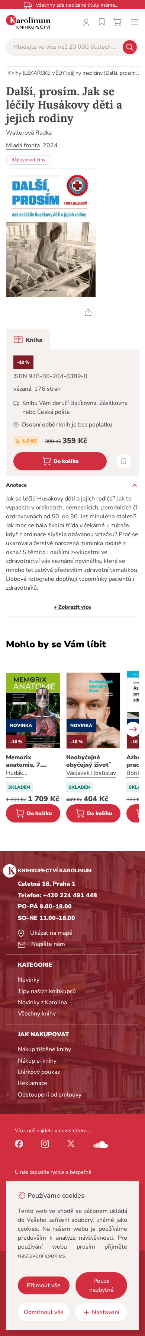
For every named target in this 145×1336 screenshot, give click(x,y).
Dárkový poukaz (39, 1072)
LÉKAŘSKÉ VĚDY (44, 73)
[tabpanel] (72, 413)
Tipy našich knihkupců (47, 991)
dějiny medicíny (85, 73)
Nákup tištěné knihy (44, 1049)
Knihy (14, 73)
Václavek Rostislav (91, 773)
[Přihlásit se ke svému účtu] (86, 22)
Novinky (28, 980)
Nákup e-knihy (37, 1061)
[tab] (28, 339)
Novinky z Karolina (42, 1002)
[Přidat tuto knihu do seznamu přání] (124, 461)
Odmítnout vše (44, 1312)
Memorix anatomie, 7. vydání (24, 761)
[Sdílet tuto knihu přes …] (88, 313)
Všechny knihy (37, 1014)
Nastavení (105, 1312)
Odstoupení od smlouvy (49, 1095)
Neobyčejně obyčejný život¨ (89, 761)
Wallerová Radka (29, 133)
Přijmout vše (44, 1285)
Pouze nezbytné (101, 1285)
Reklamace (32, 1083)
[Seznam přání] (102, 22)
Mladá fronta (23, 145)
